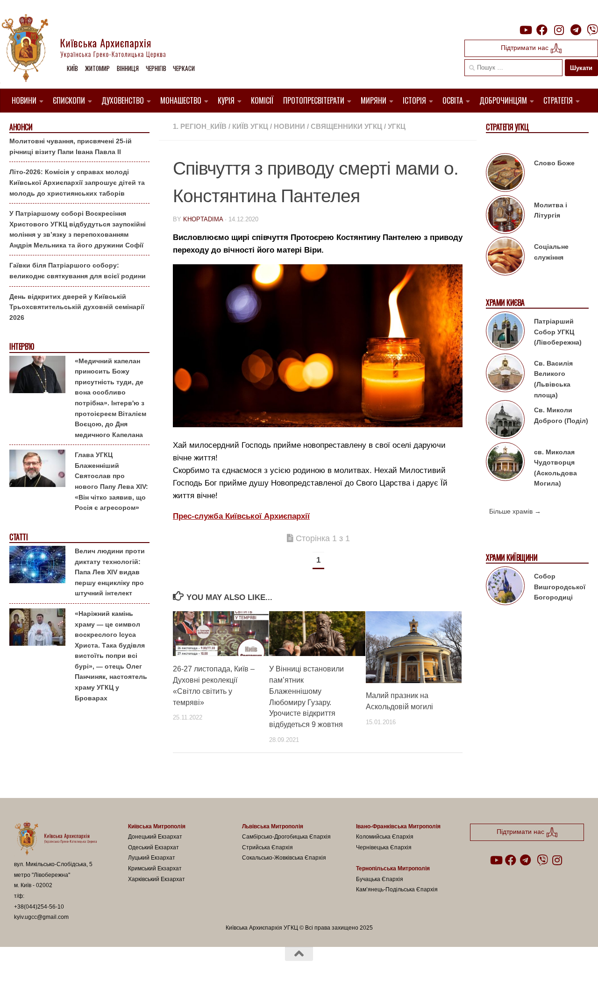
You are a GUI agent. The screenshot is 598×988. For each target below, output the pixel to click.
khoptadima (203, 219)
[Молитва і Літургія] (505, 216)
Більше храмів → (515, 511)
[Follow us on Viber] (592, 29)
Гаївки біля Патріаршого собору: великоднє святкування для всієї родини (77, 270)
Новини (24, 100)
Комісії (262, 100)
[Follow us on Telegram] (575, 29)
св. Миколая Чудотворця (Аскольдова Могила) (555, 467)
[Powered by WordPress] (48, 968)
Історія (414, 100)
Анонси (20, 127)
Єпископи (69, 100)
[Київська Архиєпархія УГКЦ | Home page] (91, 49)
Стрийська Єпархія (267, 847)
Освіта (452, 100)
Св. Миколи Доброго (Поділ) (561, 415)
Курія (226, 100)
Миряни (373, 100)
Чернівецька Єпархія (384, 847)
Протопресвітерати (313, 100)
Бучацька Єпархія (379, 879)
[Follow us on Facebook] (542, 29)
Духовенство (122, 100)
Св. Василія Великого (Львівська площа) (553, 379)
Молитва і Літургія (550, 210)
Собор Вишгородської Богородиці (559, 586)
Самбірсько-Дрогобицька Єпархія (286, 836)
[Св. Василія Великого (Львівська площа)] (505, 374)
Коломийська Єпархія (384, 836)
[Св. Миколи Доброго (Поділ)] (505, 421)
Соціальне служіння (551, 252)
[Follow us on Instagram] (558, 29)
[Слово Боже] (505, 174)
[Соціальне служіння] (505, 258)
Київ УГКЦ (250, 126)
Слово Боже (554, 163)
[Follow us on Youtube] (525, 29)
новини (289, 126)
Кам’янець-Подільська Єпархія (397, 889)
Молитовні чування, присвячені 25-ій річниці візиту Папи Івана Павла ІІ (70, 146)
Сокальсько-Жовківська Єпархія (284, 857)
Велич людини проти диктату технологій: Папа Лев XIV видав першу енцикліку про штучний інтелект (110, 572)
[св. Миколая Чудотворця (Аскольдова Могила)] (505, 463)
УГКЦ (397, 126)
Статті (18, 537)
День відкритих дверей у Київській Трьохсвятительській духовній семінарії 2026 (76, 307)
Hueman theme (122, 968)
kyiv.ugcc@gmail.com (41, 917)
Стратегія (558, 100)
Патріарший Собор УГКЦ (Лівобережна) (558, 332)
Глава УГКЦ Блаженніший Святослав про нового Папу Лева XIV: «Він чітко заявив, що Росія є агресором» (111, 481)
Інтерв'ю (21, 346)
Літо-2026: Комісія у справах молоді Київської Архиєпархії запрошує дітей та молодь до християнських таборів (77, 182)
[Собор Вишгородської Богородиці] (505, 587)
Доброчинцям (503, 100)
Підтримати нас (525, 47)
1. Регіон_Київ (200, 126)
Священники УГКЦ (346, 126)
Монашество (180, 100)
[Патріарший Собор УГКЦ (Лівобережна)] (505, 332)
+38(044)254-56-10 (39, 906)
